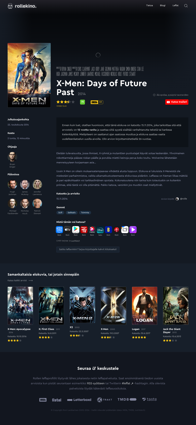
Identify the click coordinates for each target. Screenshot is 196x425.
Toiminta (85, 213)
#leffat (126, 383)
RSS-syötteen (96, 383)
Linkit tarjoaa (62, 241)
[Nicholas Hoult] (25, 207)
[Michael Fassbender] (12, 207)
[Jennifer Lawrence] (37, 188)
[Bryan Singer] (12, 160)
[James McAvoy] (25, 188)
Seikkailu (72, 213)
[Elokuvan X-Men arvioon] (113, 313)
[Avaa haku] (186, 5)
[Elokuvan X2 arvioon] (82, 312)
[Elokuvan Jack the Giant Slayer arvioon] (175, 315)
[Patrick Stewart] (37, 207)
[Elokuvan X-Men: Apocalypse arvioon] (20, 315)
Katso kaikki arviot (17, 280)
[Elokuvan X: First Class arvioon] (51, 313)
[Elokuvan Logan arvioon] (144, 313)
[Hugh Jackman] (12, 188)
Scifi (60, 213)
